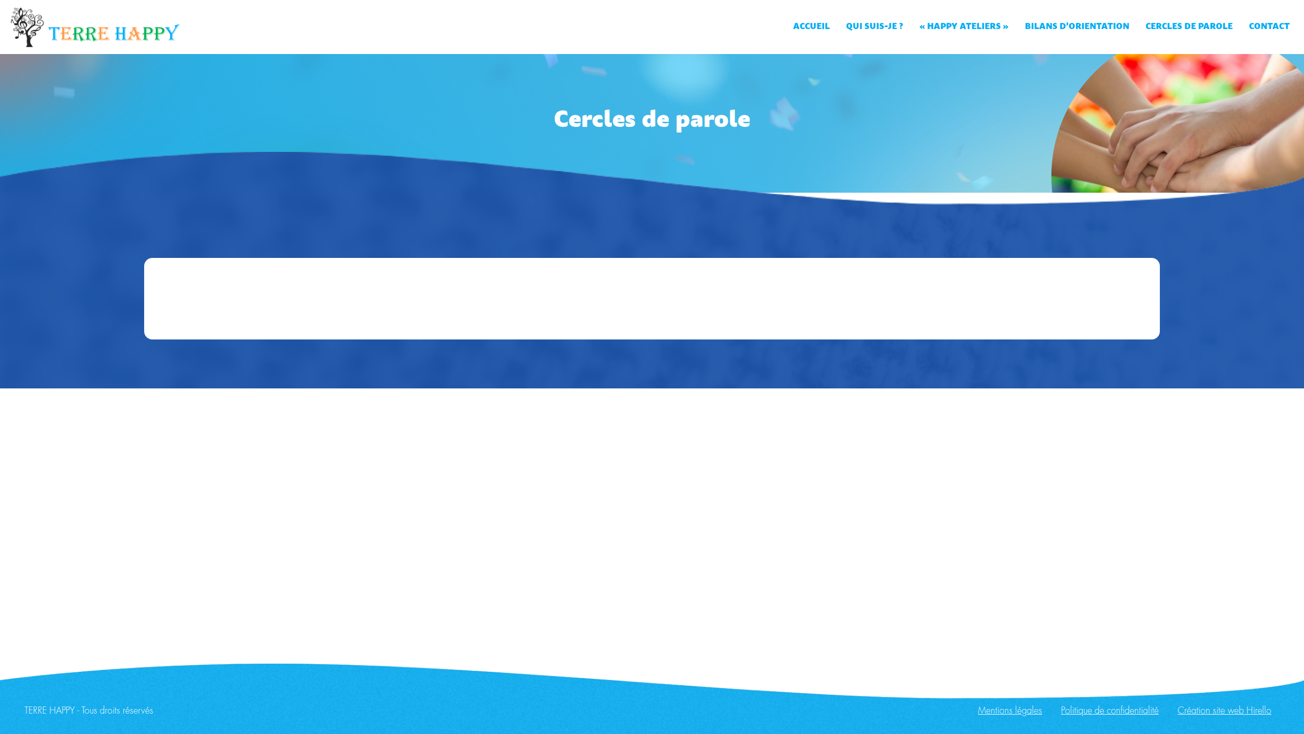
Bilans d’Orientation (1077, 27)
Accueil (811, 27)
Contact (1269, 27)
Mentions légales (1010, 711)
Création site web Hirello (1224, 711)
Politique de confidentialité (1110, 711)
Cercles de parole (1189, 27)
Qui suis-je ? (874, 27)
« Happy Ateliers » (964, 27)
